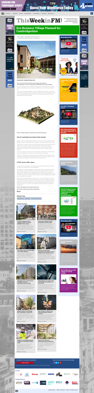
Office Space (20, 198)
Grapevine (15, 13)
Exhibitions (36, 13)
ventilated (19, 167)
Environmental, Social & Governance (32, 36)
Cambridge (27, 198)
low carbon (34, 91)
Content (8, 13)
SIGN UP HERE (25, 363)
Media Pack (51, 13)
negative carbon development (34, 145)
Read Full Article (22, 231)
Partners (44, 13)
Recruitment (27, 13)
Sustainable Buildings (36, 198)
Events (21, 13)
